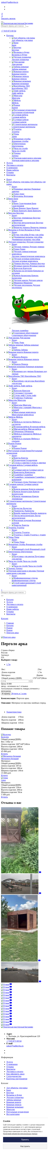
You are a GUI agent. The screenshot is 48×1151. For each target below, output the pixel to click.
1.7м (8, 664)
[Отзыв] (21, 872)
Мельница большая (10, 758)
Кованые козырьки (14, 1107)
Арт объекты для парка (16, 1088)
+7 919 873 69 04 (8, 31)
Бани (8, 1090)
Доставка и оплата (14, 165)
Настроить (25, 1146)
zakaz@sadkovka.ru (9, 2)
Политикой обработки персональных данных (20, 1134)
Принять (25, 1139)
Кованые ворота (13, 1102)
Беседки (10, 1092)
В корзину (6, 694)
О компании (12, 167)
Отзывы (10, 172)
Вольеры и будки (14, 1095)
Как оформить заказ (15, 1074)
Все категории (13, 1114)
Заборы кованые (13, 1100)
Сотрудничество (13, 1076)
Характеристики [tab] (13, 712)
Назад (9, 179)
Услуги (9, 163)
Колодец (5, 737)
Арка (3, 780)
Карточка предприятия (16, 1079)
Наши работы (12, 170)
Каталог (10, 35)
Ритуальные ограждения (17, 1112)
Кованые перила (13, 1104)
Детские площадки (15, 1097)
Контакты (10, 175)
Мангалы (10, 1109)
